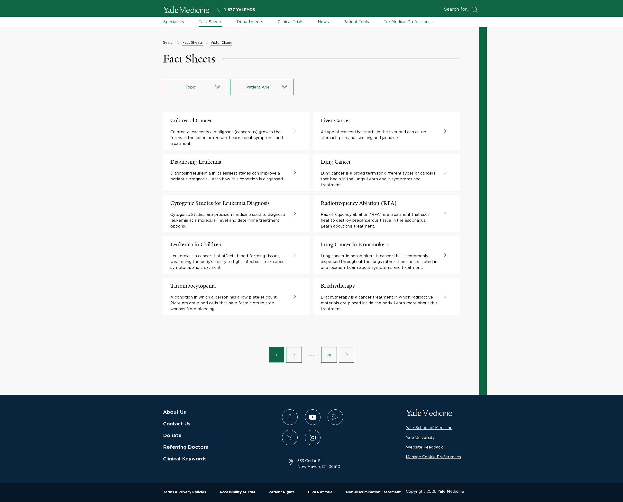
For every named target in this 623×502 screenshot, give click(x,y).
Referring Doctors (185, 447)
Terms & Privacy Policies (184, 492)
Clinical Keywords (185, 459)
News (323, 21)
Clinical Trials (290, 21)
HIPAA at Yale (320, 492)
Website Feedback (424, 447)
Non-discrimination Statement (373, 492)
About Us (174, 412)
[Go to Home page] (186, 10)
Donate (172, 435)
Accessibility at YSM (237, 492)
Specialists (173, 21)
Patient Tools (356, 21)
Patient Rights (281, 492)
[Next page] (346, 355)
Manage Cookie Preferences (433, 457)
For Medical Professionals (409, 21)
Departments (250, 21)
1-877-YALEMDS (239, 10)
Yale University (420, 437)
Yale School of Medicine (429, 427)
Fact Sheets (210, 21)
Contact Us (176, 424)
